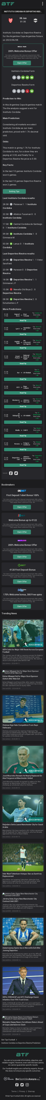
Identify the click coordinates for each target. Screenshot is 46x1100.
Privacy (22, 1091)
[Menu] (41, 4)
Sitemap (31, 1091)
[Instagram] (27, 1086)
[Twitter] (22, 1086)
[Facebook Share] (11, 473)
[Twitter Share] (16, 473)
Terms (14, 1091)
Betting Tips (14, 191)
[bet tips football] (8, 4)
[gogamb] (28, 1080)
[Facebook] (17, 1086)
